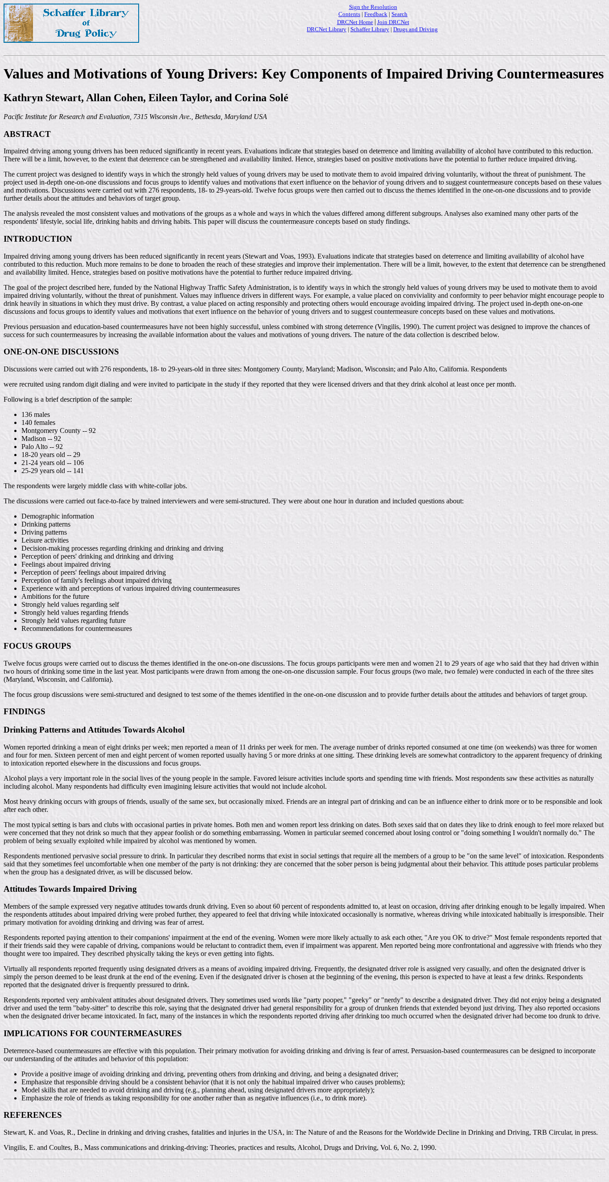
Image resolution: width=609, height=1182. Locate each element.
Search (399, 14)
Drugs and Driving (415, 29)
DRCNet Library (326, 29)
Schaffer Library (369, 29)
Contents (349, 14)
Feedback (375, 14)
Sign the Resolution (373, 7)
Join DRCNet (393, 22)
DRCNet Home (355, 22)
